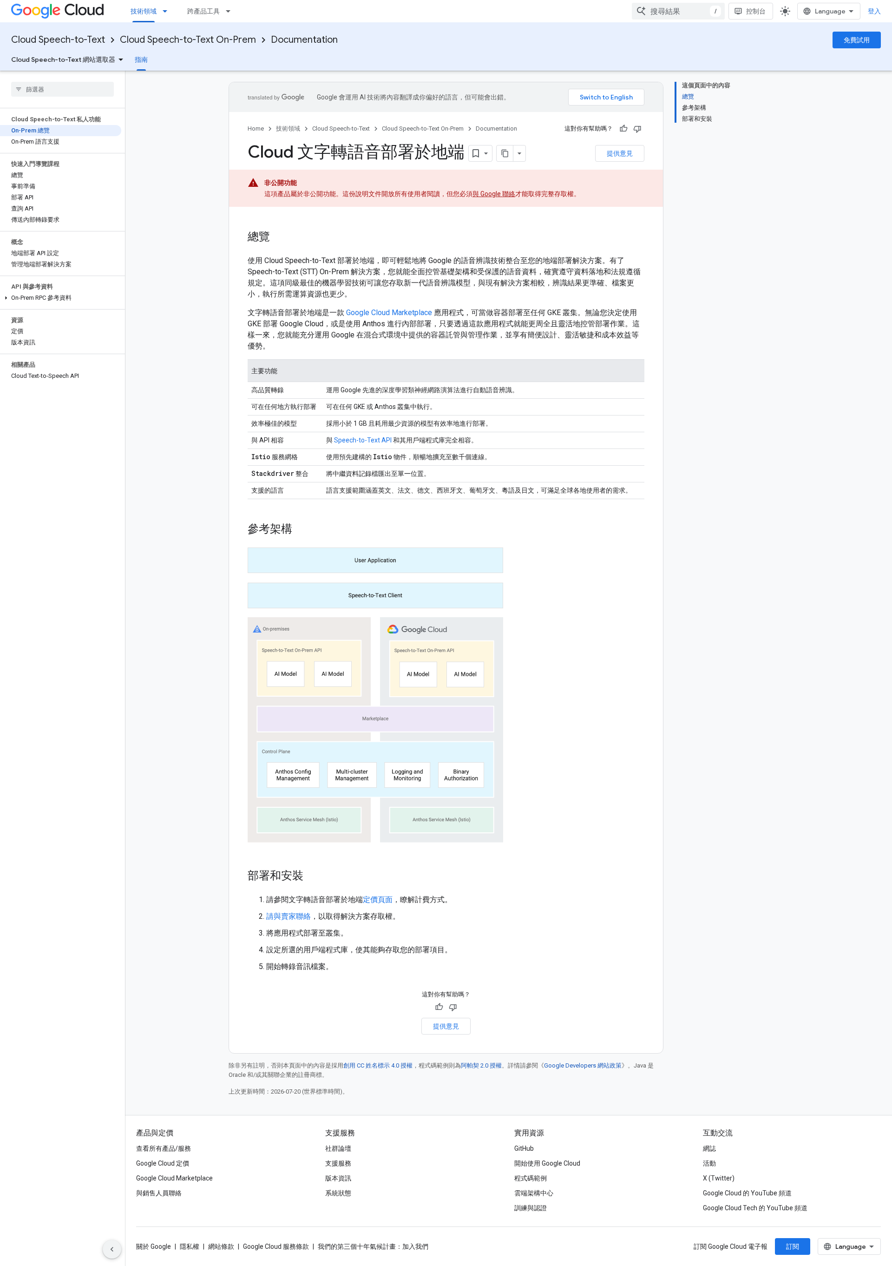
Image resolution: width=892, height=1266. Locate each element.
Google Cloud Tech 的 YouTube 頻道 (755, 1208)
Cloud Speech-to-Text (58, 40)
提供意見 (620, 153)
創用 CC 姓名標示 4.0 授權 (378, 1065)
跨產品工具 (203, 11)
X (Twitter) (719, 1178)
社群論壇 (338, 1148)
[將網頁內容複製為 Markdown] (505, 153)
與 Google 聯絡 (493, 194)
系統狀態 (338, 1193)
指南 (141, 59)
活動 (709, 1163)
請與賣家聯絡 (288, 916)
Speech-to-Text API (363, 440)
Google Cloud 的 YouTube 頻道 (747, 1193)
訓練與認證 (530, 1208)
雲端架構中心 (533, 1193)
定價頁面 (378, 899)
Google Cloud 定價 (162, 1163)
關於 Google (153, 1246)
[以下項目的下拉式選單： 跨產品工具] (231, 11)
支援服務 (338, 1163)
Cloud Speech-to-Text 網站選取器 (63, 59)
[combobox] (678, 11)
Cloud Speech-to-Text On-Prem (188, 40)
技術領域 (144, 11)
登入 (874, 11)
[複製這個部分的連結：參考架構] (301, 529)
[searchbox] (62, 89)
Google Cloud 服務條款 (276, 1246)
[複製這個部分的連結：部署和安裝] (312, 876)
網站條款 (221, 1246)
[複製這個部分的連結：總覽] (279, 237)
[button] (60, 297)
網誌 (709, 1148)
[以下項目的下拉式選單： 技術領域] (168, 11)
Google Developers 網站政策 (583, 1065)
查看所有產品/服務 (163, 1148)
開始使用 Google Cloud (547, 1163)
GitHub (524, 1148)
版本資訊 (338, 1178)
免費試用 (857, 40)
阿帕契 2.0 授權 (481, 1065)
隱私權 (189, 1246)
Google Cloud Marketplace (389, 312)
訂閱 (792, 1246)
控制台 (756, 11)
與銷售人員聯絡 (159, 1193)
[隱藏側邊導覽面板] (112, 1249)
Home (256, 128)
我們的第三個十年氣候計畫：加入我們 (373, 1246)
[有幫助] (623, 129)
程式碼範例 (530, 1178)
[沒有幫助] (637, 129)
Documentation (304, 40)
